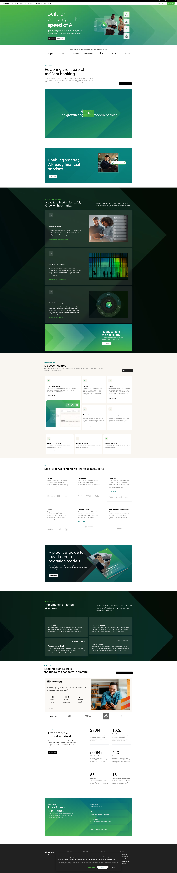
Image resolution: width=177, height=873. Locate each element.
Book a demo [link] (161, 3)
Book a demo (60, 38)
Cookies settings (91, 867)
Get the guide (53, 575)
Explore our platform (125, 84)
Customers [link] (31, 3)
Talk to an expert (127, 370)
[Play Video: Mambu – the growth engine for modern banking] (88, 113)
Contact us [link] (170, 3)
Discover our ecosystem (55, 317)
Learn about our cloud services (57, 279)
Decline (113, 867)
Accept (102, 867)
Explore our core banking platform (58, 239)
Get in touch (51, 38)
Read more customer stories (124, 673)
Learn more (53, 176)
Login (171, 1)
